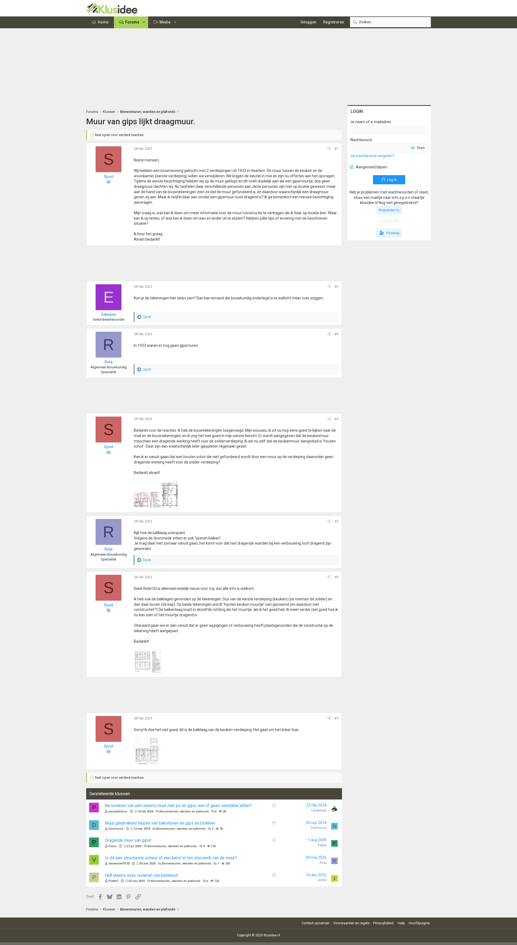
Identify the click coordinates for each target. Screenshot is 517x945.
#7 (336, 718)
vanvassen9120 (119, 863)
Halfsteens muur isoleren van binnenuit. (142, 875)
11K (213, 846)
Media (164, 22)
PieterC (113, 881)
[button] (144, 22)
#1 (336, 149)
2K (224, 811)
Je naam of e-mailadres (370, 122)
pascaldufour (118, 811)
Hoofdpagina (419, 923)
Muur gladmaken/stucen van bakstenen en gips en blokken (160, 823)
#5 (336, 521)
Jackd (322, 880)
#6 (336, 577)
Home (103, 22)
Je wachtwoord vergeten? (372, 156)
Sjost (108, 176)
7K (221, 828)
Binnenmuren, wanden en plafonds (184, 811)
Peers (113, 846)
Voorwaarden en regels (351, 923)
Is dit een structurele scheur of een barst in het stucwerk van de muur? (171, 857)
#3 (336, 334)
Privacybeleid (383, 923)
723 (216, 881)
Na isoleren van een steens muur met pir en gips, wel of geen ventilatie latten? (178, 805)
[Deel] (329, 149)
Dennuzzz (116, 828)
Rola (323, 863)
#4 (336, 419)
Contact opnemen (315, 923)
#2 (336, 287)
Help (401, 923)
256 (227, 863)
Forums (132, 22)
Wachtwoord (361, 140)
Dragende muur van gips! (128, 840)
